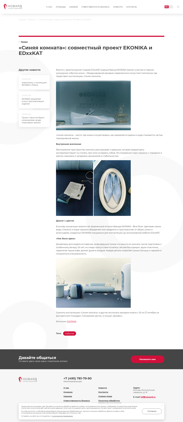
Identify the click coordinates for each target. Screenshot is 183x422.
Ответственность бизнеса (95, 7)
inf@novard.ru (148, 397)
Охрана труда (105, 396)
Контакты (131, 7)
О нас (49, 7)
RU (166, 7)
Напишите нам (147, 359)
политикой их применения (62, 416)
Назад (24, 42)
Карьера (73, 7)
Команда (61, 7)
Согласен (152, 411)
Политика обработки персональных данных (109, 401)
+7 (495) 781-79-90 (77, 378)
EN (170, 7)
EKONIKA (71, 321)
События (69, 333)
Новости (118, 7)
